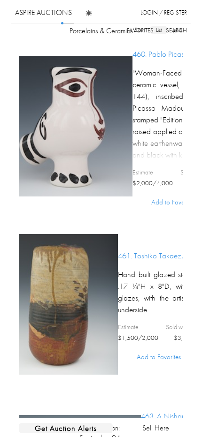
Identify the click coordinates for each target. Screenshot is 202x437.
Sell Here (155, 428)
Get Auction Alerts (66, 428)
